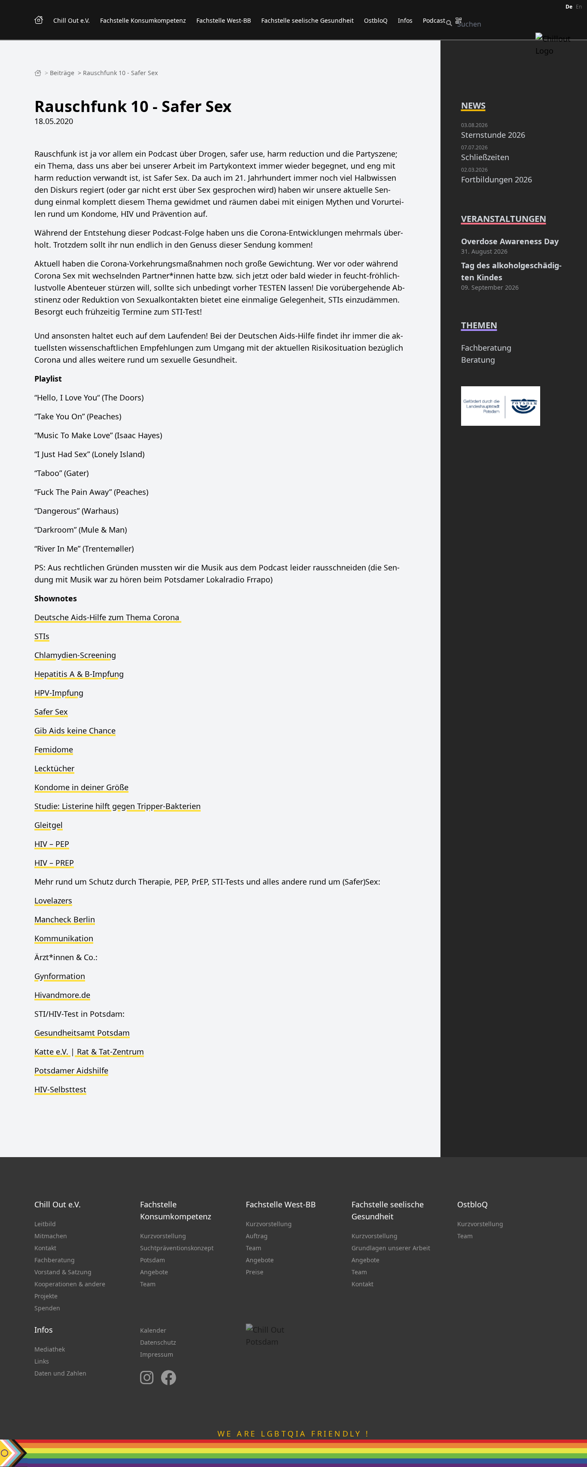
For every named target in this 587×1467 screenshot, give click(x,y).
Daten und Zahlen (60, 1373)
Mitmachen (50, 1236)
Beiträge (63, 73)
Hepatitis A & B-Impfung (79, 674)
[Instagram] (147, 1378)
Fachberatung (486, 348)
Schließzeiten (485, 157)
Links (41, 1361)
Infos (405, 20)
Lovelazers (53, 900)
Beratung (478, 360)
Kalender (153, 1330)
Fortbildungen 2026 (496, 179)
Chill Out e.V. (71, 20)
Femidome (53, 749)
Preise (254, 1272)
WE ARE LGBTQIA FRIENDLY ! (293, 1433)
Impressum (156, 1354)
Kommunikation (63, 938)
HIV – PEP (51, 844)
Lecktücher (54, 768)
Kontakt (45, 1248)
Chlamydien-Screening (75, 655)
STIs (41, 636)
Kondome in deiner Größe (81, 787)
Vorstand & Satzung (63, 1272)
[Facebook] (168, 1378)
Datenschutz (158, 1342)
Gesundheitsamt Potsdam (82, 1033)
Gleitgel (48, 825)
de (569, 6)
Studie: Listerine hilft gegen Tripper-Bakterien (117, 806)
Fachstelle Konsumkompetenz (143, 20)
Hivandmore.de (62, 995)
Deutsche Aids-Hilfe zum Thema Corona (107, 617)
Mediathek (49, 1349)
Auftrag (257, 1236)
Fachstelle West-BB (223, 20)
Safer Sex (51, 711)
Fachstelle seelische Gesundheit (307, 20)
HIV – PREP (54, 863)
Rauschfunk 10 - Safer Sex (120, 73)
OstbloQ (376, 20)
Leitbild (45, 1224)
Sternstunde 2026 (493, 135)
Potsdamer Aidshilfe (71, 1070)
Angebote (154, 1272)
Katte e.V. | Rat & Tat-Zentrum (89, 1051)
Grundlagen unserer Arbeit (391, 1248)
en (579, 6)
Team (148, 1284)
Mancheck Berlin (64, 919)
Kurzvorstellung (163, 1236)
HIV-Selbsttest (60, 1089)
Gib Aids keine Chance (75, 730)
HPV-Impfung (58, 693)
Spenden (47, 1308)
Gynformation (59, 976)
